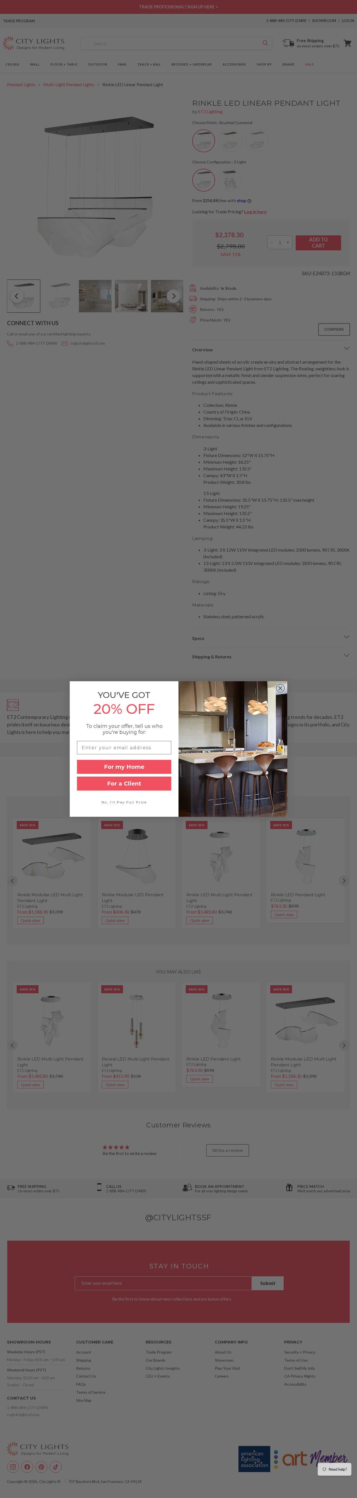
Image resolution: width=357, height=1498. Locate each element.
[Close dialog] (280, 688)
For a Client (124, 783)
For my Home (124, 767)
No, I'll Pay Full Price (124, 802)
